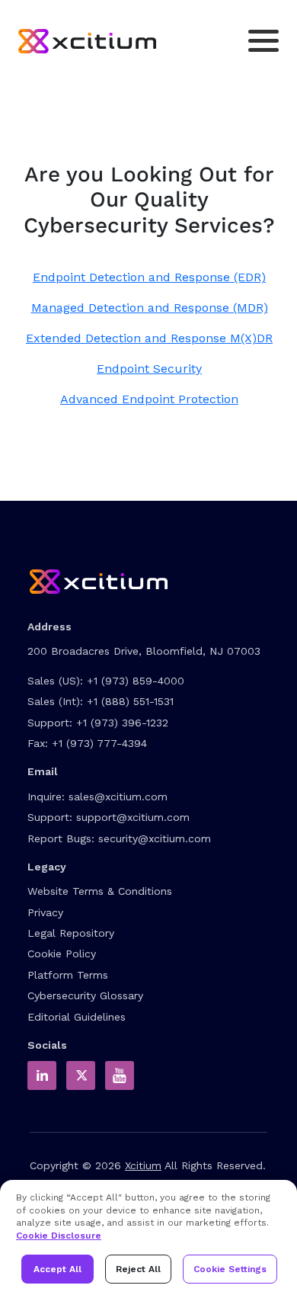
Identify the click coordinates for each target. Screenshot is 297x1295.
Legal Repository (70, 933)
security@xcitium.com (154, 838)
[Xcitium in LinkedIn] (41, 1075)
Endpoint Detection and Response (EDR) (149, 277)
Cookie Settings (230, 1269)
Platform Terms (67, 975)
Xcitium (143, 1165)
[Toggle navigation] (263, 40)
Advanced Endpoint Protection (149, 399)
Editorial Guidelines (76, 1017)
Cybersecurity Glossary (85, 995)
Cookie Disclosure (58, 1235)
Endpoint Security (149, 368)
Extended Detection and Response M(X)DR (149, 338)
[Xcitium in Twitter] (80, 1075)
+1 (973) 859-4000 (135, 681)
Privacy (45, 912)
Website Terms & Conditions (99, 891)
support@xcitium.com (133, 817)
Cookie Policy (61, 953)
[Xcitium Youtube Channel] (119, 1075)
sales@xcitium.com (118, 796)
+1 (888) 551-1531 (130, 701)
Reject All (138, 1269)
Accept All (57, 1269)
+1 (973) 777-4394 (99, 743)
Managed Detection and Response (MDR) (149, 307)
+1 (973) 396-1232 (122, 722)
